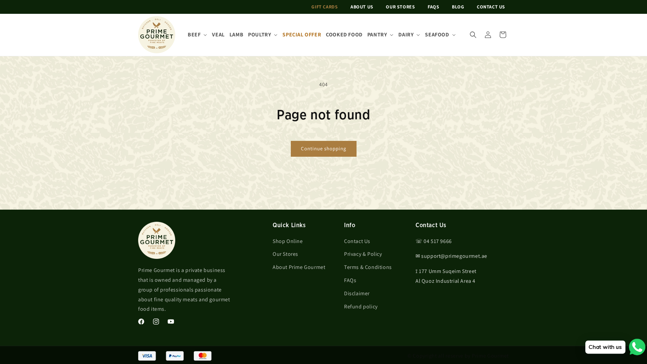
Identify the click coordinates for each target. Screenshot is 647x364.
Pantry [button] (377, 34)
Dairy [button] (405, 34)
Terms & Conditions (368, 267)
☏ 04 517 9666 (433, 241)
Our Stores (400, 7)
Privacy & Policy (363, 253)
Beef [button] (194, 34)
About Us (361, 7)
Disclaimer (357, 293)
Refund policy (361, 306)
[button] (473, 34)
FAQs (433, 7)
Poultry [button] (259, 34)
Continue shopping (323, 148)
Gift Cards (324, 7)
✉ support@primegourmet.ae (451, 256)
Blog (458, 7)
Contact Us (491, 7)
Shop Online (288, 241)
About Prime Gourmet (299, 267)
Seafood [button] (437, 34)
